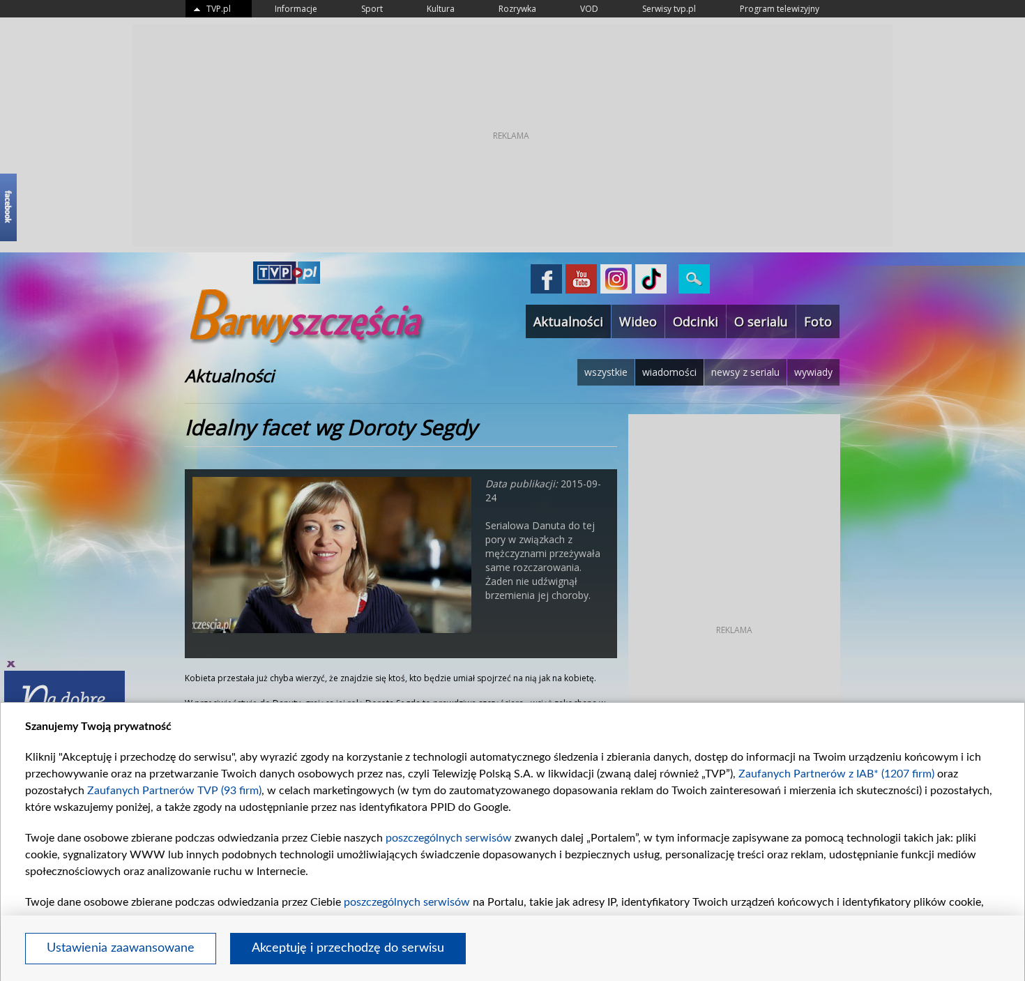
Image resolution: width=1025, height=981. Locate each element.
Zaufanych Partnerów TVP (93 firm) (174, 790)
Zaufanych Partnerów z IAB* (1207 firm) (836, 774)
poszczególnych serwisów (449, 838)
